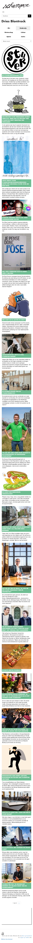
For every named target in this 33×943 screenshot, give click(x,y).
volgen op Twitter (24, 937)
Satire (23, 36)
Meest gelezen (7, 913)
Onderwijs (23, 28)
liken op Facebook (27, 936)
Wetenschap (9, 32)
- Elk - (9, 28)
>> (19, 903)
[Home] (16, 5)
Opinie (9, 36)
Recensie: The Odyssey (11, 922)
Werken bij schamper (7, 939)
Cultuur (23, 32)
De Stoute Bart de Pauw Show (13, 916)
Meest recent (17, 913)
